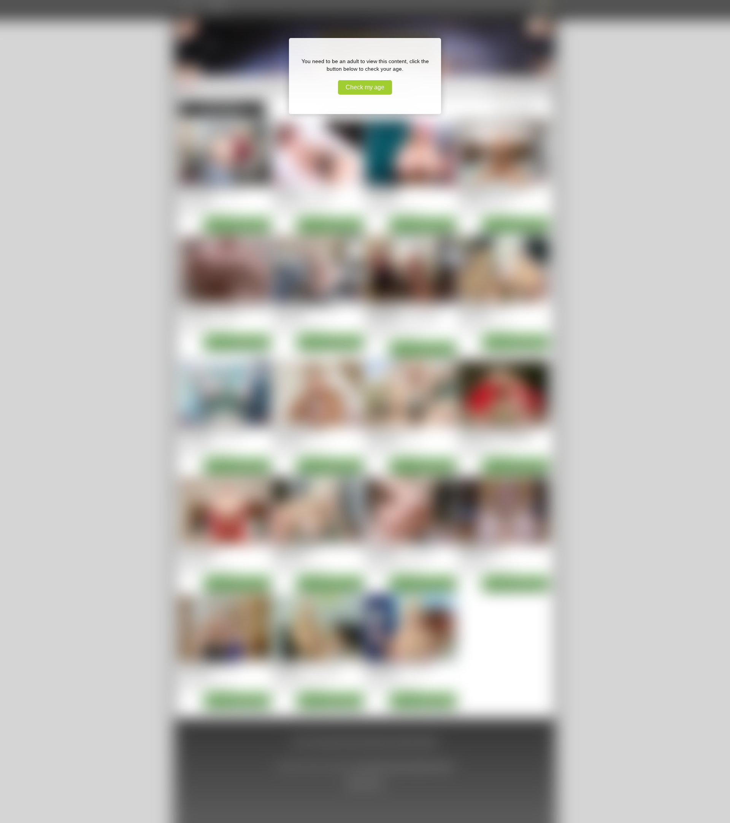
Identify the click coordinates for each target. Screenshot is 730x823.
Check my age (365, 87)
